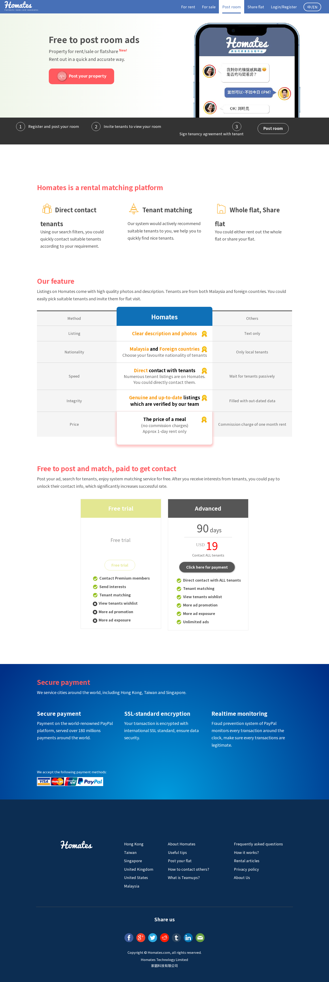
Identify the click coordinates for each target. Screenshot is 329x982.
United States (136, 877)
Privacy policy (246, 869)
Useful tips (177, 852)
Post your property (87, 76)
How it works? (246, 852)
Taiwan (130, 852)
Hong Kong (133, 844)
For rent (188, 6)
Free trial (119, 565)
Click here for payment (207, 567)
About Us (242, 877)
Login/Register (284, 6)
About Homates (181, 844)
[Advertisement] (164, 160)
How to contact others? (188, 869)
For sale (209, 6)
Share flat (256, 6)
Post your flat (180, 860)
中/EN (312, 7)
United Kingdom (138, 869)
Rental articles (246, 860)
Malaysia (131, 886)
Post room (231, 6)
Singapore (133, 860)
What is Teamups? (184, 877)
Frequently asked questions (258, 844)
